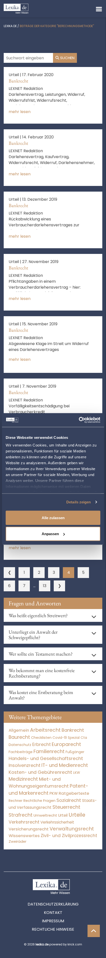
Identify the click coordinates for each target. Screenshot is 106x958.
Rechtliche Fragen (39, 800)
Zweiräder (17, 841)
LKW (76, 772)
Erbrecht (41, 744)
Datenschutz (20, 744)
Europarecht (66, 744)
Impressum (53, 921)
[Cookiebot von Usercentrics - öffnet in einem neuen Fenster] (78, 420)
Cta (84, 737)
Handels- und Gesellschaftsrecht (46, 758)
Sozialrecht (68, 800)
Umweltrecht (45, 815)
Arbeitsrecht (45, 730)
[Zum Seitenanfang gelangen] (94, 931)
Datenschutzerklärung (53, 904)
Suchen (66, 57)
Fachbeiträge (21, 751)
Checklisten (41, 737)
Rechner (15, 800)
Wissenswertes (24, 836)
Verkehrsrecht (24, 822)
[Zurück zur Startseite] (16, 8)
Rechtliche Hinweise (53, 929)
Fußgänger (75, 751)
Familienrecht (49, 751)
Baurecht (19, 737)
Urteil (63, 815)
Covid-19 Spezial (66, 737)
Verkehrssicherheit (57, 822)
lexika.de (10, 26)
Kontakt (53, 912)
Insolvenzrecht (24, 765)
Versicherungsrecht (29, 829)
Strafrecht (21, 815)
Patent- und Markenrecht (48, 789)
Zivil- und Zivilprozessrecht (69, 836)
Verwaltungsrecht (72, 828)
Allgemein (19, 730)
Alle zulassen (53, 517)
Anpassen (50, 534)
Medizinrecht (23, 779)
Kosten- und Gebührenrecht (40, 772)
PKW (54, 793)
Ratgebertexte (74, 793)
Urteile (77, 814)
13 (44, 586)
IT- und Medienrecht (64, 765)
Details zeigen (78, 502)
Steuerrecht (66, 807)
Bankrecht (18, 81)
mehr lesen (20, 112)
